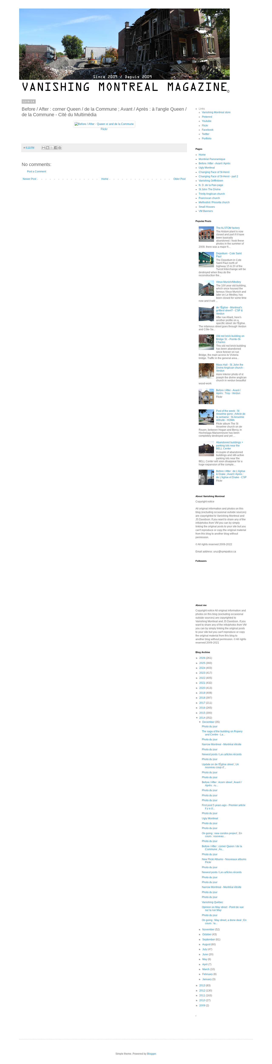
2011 (202, 995)
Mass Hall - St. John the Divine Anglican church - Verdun (230, 367)
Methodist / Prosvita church (214, 202)
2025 (202, 663)
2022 (202, 677)
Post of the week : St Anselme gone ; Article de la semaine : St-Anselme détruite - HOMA (230, 415)
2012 (202, 990)
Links (202, 108)
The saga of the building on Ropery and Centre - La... (222, 733)
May (205, 959)
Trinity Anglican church (212, 193)
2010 (202, 1000)
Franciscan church (209, 198)
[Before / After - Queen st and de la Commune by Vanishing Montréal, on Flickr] (104, 124)
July (205, 949)
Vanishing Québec (212, 902)
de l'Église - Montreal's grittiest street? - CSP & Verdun (229, 310)
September (209, 939)
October (207, 934)
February (207, 974)
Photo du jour (209, 726)
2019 (202, 692)
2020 (202, 687)
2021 (202, 682)
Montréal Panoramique (212, 159)
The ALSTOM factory (228, 227)
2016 (202, 707)
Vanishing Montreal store (216, 112)
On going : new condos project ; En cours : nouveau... (222, 835)
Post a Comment (36, 171)
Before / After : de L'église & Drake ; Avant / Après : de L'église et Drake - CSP (231, 474)
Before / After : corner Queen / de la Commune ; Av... (222, 848)
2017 (202, 702)
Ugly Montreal (207, 167)
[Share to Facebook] (56, 148)
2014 (202, 717)
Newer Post (29, 178)
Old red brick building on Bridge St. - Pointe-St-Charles (230, 339)
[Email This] (43, 148)
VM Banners (206, 211)
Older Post (179, 178)
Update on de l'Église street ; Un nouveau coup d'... (220, 766)
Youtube (206, 121)
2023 (202, 672)
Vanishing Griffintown (211, 180)
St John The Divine (210, 189)
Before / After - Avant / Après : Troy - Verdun (228, 392)
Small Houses (207, 206)
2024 (202, 667)
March (206, 969)
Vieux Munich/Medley (228, 281)
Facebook (207, 129)
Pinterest (207, 116)
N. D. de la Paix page (211, 185)
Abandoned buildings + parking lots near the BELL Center (229, 445)
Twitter (205, 134)
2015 (202, 712)
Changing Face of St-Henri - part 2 (218, 176)
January (207, 979)
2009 (202, 1005)
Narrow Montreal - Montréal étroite (221, 744)
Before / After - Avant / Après (214, 163)
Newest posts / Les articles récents (222, 754)
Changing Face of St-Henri (214, 172)
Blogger (151, 1053)
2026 (202, 657)
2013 (202, 985)
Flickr (104, 129)
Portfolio (206, 138)
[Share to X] (52, 148)
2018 (202, 697)
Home (104, 178)
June (205, 954)
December (208, 722)
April (205, 964)
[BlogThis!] (47, 148)
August (206, 944)
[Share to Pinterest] (60, 148)
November (208, 929)
